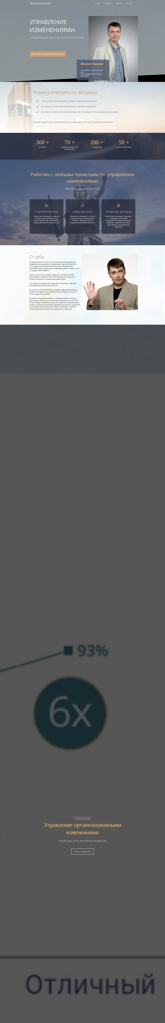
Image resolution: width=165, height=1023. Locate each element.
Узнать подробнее (82, 851)
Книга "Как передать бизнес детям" (48, 54)
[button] (4, 836)
